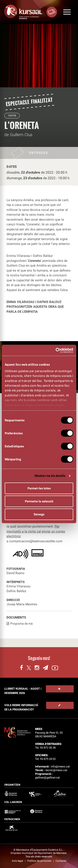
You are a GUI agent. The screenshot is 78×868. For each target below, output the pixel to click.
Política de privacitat (39, 860)
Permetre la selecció (39, 501)
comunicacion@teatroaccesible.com (35, 541)
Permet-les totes (39, 488)
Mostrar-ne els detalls (50, 475)
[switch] (67, 433)
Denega (39, 514)
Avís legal (18, 860)
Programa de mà (21, 623)
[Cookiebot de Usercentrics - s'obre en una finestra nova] (55, 350)
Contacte (60, 860)
